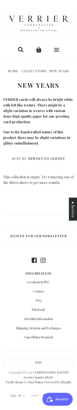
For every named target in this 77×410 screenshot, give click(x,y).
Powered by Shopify (57, 382)
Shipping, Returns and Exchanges (38, 328)
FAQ (38, 300)
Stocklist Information (38, 319)
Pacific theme (14, 382)
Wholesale (38, 310)
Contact (38, 291)
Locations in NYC (38, 282)
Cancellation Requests (38, 337)
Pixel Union (35, 382)
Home (13, 71)
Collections (34, 71)
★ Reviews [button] (73, 209)
